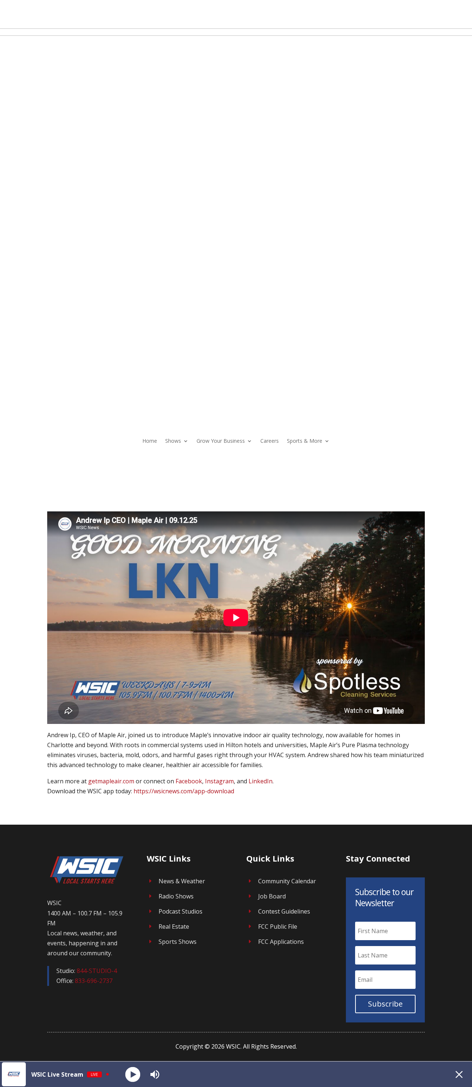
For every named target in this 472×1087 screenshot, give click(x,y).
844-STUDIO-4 (97, 971)
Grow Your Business (221, 440)
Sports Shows (178, 942)
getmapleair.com (111, 781)
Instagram (219, 781)
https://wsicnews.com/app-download (183, 791)
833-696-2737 (93, 981)
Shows (173, 440)
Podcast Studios (180, 911)
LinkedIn (261, 781)
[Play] (133, 1074)
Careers (269, 440)
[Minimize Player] (459, 1074)
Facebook (189, 781)
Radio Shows (176, 896)
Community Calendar (287, 881)
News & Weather (182, 881)
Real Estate (174, 926)
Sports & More (304, 440)
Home (149, 440)
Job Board (272, 896)
